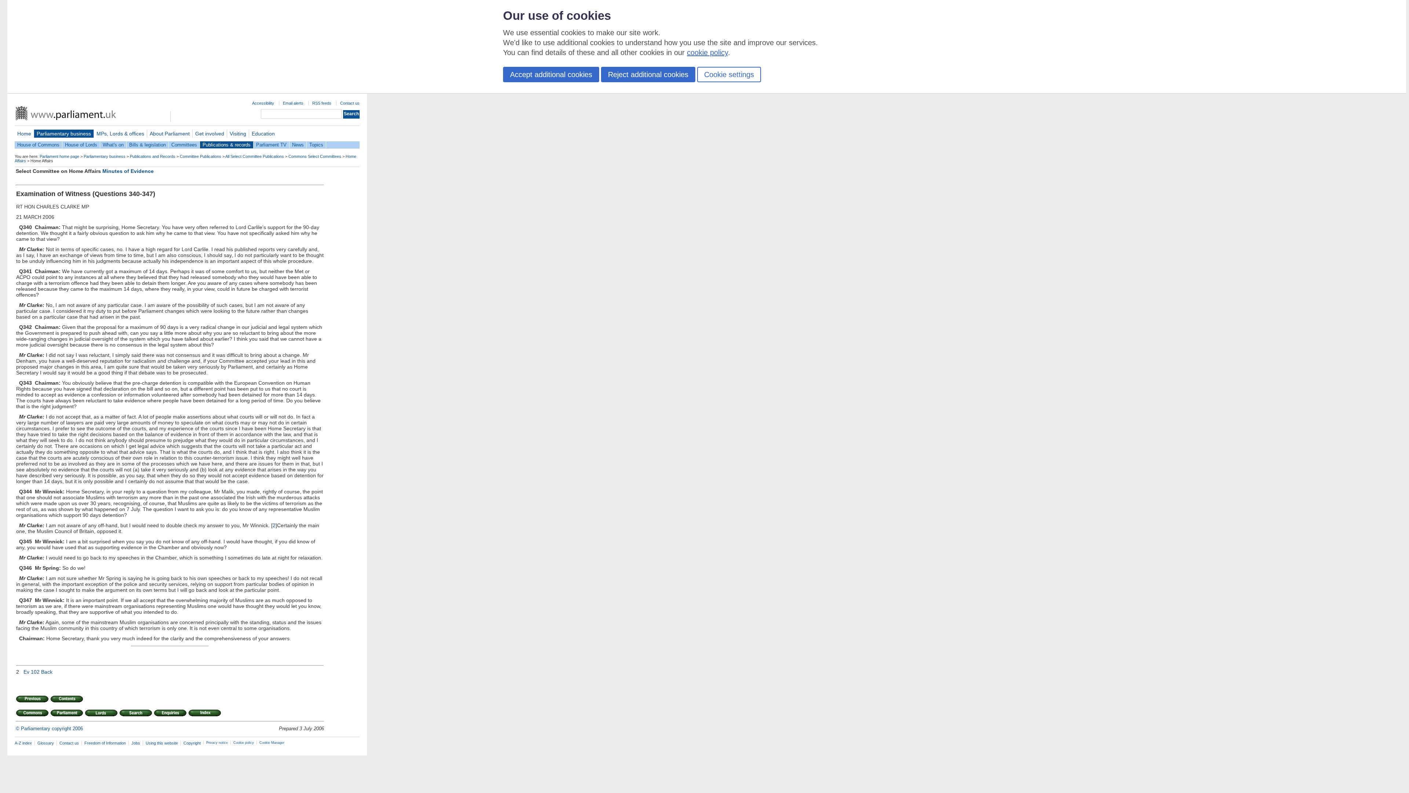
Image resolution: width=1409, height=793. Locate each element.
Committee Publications (200, 156)
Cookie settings (729, 74)
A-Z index (23, 743)
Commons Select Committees (314, 156)
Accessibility (263, 103)
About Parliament (170, 134)
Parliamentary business (64, 134)
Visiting (238, 134)
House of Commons (38, 145)
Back (46, 672)
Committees (184, 145)
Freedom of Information (105, 743)
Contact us (350, 103)
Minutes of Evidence (128, 171)
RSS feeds (321, 103)
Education (263, 134)
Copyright (192, 743)
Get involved (209, 134)
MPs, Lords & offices (120, 134)
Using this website (162, 743)
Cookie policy (243, 743)
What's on (113, 145)
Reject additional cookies (648, 74)
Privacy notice (217, 743)
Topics (316, 145)
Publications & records (227, 145)
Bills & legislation (147, 145)
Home (24, 134)
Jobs (135, 743)
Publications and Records (152, 156)
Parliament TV (271, 145)
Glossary (45, 743)
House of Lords (81, 145)
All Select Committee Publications (254, 156)
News (298, 145)
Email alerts (293, 103)
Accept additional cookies (551, 74)
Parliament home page (59, 156)
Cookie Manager (271, 743)
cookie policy (707, 52)
